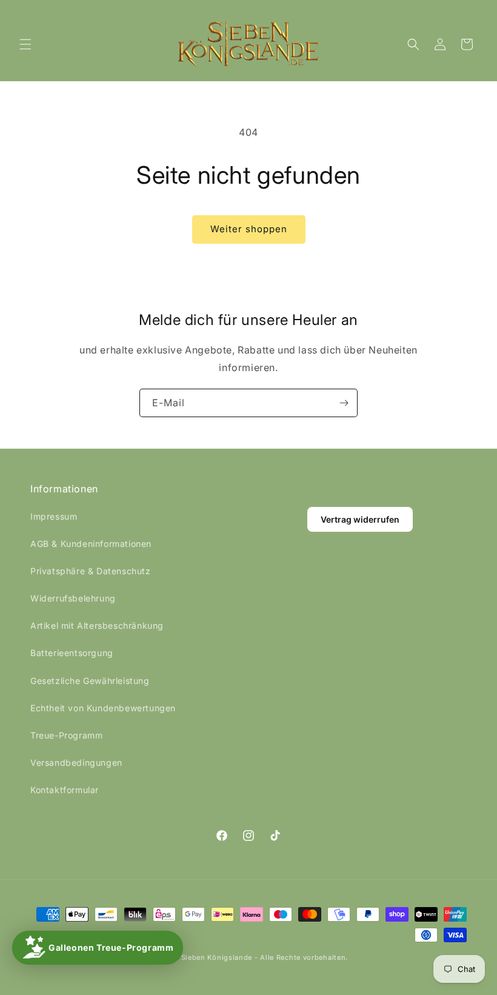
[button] (25, 44)
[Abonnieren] (343, 403)
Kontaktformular (64, 790)
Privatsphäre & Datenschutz (90, 571)
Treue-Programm (66, 735)
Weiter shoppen (248, 229)
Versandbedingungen (76, 762)
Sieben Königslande (217, 957)
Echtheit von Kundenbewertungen (103, 708)
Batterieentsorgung (71, 653)
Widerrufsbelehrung (73, 598)
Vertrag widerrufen (360, 519)
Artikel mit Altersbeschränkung (97, 625)
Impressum (53, 516)
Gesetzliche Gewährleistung (90, 680)
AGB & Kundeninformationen (91, 543)
